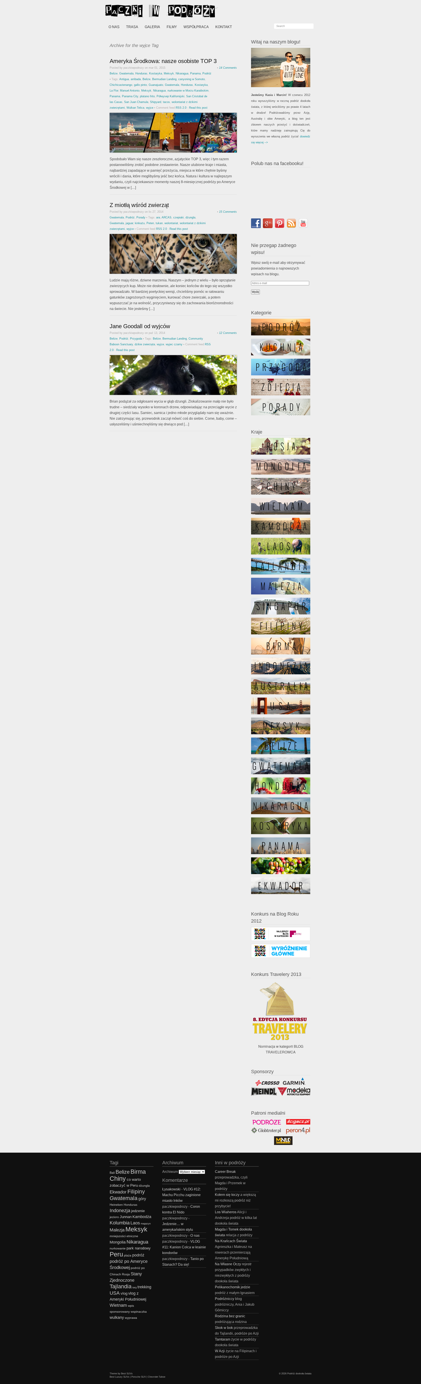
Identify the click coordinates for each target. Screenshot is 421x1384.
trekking (144, 1287)
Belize (114, 73)
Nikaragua (182, 73)
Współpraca (196, 27)
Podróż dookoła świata (299, 1373)
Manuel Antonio (129, 90)
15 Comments (228, 211)
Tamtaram (222, 1339)
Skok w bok (224, 1328)
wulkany (117, 1317)
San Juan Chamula (136, 102)
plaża (127, 1255)
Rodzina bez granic (230, 1316)
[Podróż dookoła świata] (138, 11)
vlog (124, 1293)
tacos (166, 102)
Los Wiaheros (225, 1212)
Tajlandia (121, 1286)
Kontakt (223, 27)
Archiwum (170, 1171)
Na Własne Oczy (228, 1264)
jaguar (129, 223)
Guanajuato (156, 84)
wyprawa (131, 1317)
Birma (138, 1171)
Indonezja (120, 1210)
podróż (138, 1255)
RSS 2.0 (181, 107)
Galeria (152, 27)
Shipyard (155, 102)
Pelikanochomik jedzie (232, 1287)
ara (158, 217)
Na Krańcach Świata (231, 1241)
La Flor (114, 90)
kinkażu (140, 223)
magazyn (146, 1223)
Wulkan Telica (135, 107)
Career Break (225, 1171)
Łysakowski (171, 1189)
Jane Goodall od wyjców (140, 326)
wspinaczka (139, 1311)
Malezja (117, 1229)
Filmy (172, 27)
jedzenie (138, 1211)
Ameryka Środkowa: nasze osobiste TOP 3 (163, 61)
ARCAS (166, 217)
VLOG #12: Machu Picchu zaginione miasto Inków (181, 1194)
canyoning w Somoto (191, 79)
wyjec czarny (174, 344)
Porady (140, 217)
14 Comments (228, 67)
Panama (195, 73)
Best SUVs (127, 1373)
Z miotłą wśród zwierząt (139, 205)
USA (115, 1293)
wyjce (149, 107)
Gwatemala (126, 73)
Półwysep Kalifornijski (170, 96)
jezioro (114, 1217)
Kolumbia (120, 1223)
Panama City (130, 96)
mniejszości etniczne (124, 1236)
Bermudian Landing (164, 79)
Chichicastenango (121, 84)
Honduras (141, 73)
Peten (150, 223)
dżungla (190, 217)
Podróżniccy (224, 1299)
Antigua (124, 79)
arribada (136, 79)
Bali (112, 1172)
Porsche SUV (138, 1376)
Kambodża (141, 1216)
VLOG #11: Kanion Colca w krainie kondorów (184, 1247)
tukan (159, 223)
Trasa (132, 27)
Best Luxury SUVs (119, 1376)
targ (134, 1287)
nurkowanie (118, 1248)
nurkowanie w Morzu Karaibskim (188, 90)
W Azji (220, 1351)
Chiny (118, 1178)
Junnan (126, 1217)
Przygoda (136, 338)
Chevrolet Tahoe (156, 1376)
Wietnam (118, 1305)
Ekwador (118, 1192)
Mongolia (118, 1242)
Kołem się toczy (227, 1195)
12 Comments (228, 333)
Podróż (206, 73)
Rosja (126, 1274)
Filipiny (136, 1191)
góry (142, 1198)
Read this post (198, 107)
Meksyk (169, 73)
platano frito (147, 96)
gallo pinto (140, 84)
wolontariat (171, 223)
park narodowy (139, 1248)
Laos (135, 1222)
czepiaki (178, 217)
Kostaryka (155, 73)
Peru (116, 1254)
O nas (114, 27)
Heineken (116, 1204)
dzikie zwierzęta (145, 344)
